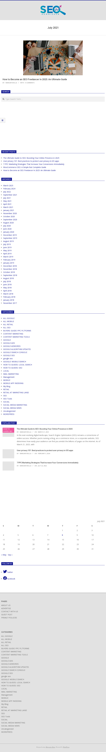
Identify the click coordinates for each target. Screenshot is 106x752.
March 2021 (8, 207)
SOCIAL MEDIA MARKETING (15, 405)
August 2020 (8, 222)
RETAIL (6, 389)
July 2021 (7, 198)
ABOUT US (5, 605)
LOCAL (6, 371)
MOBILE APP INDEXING (13, 383)
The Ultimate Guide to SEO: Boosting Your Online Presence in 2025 (31, 158)
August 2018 (8, 278)
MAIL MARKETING (11, 374)
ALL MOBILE (8, 321)
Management (8, 377)
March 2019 (8, 256)
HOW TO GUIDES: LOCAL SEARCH (17, 364)
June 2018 (7, 284)
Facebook (11, 578)
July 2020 (7, 226)
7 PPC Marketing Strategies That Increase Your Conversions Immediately (33, 164)
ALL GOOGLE (8, 318)
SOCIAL (6, 402)
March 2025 (8, 185)
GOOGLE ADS (9, 343)
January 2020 (8, 232)
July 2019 (7, 244)
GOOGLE (7, 340)
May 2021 (7, 201)
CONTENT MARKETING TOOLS (16, 337)
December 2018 (10, 266)
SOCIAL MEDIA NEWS (12, 408)
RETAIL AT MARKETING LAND (16, 392)
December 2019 (10, 235)
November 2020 (10, 213)
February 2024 (9, 188)
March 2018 (8, 294)
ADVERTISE (6, 608)
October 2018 (9, 272)
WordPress (66, 747)
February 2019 (9, 260)
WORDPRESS (8, 414)
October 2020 (9, 216)
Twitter (10, 572)
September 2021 (10, 195)
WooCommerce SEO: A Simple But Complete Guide (24, 167)
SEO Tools (7, 398)
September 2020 (10, 219)
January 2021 (8, 210)
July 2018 (7, 281)
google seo (8, 358)
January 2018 (8, 300)
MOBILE (6, 380)
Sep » (10, 555)
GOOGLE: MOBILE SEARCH (14, 361)
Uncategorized (9, 411)
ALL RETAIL (8, 324)
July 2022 (7, 191)
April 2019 (7, 253)
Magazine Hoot (50, 747)
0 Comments (29, 83)
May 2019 (7, 250)
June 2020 (7, 229)
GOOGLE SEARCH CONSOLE (15, 352)
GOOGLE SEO (9, 355)
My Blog (6, 386)
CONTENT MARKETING (13, 334)
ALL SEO (6, 327)
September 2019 (10, 238)
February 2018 (9, 297)
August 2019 (8, 241)
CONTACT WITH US (9, 611)
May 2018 (7, 287)
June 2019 (7, 247)
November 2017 (10, 303)
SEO (5, 395)
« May (3, 555)
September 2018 (10, 275)
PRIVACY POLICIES (9, 617)
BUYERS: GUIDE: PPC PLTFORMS (17, 330)
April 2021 (7, 204)
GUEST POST (6, 614)
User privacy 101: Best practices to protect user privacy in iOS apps (31, 161)
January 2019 (8, 263)
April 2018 (7, 290)
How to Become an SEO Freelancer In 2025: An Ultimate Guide (35, 79)
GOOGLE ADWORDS (12, 346)
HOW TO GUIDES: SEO (12, 368)
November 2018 (10, 269)
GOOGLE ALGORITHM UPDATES (17, 349)
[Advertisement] (23, 125)
